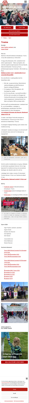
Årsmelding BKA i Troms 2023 (12, 270)
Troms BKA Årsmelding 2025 (11, 254)
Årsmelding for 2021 (9, 274)
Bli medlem (7, 27)
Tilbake (5, 38)
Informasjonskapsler (8, 401)
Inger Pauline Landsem (7, 47)
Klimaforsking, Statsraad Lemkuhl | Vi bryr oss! (13, 179)
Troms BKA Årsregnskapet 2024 (12, 266)
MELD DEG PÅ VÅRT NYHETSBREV (14, 362)
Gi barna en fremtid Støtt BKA (12, 355)
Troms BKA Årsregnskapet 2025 (12, 256)
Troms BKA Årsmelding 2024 (11, 264)
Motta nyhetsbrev (14, 31)
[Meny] (25, 2)
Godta (14, 389)
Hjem (9, 38)
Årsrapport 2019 (8, 278)
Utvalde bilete (7, 191)
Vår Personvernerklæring (19, 401)
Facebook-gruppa (8, 187)
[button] (27, 378)
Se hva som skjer (14, 34)
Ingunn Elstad (4, 49)
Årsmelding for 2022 (9, 272)
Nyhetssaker (7, 195)
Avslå (14, 393)
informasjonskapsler (5, 382)
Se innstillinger (14, 397)
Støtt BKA (22, 27)
